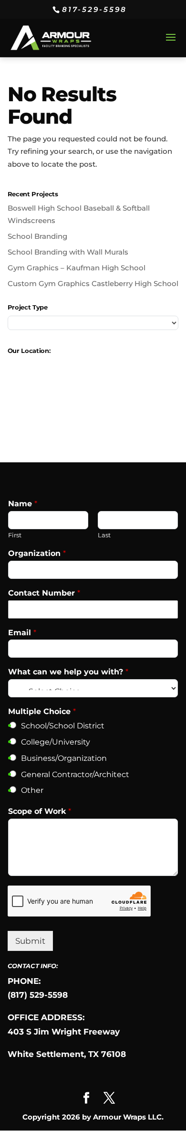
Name (22, 503)
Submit (30, 941)
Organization (37, 553)
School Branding (37, 236)
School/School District (62, 725)
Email (22, 632)
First (14, 535)
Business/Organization (64, 758)
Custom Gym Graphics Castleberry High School (93, 283)
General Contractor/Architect (75, 774)
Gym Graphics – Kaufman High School (76, 267)
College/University (55, 742)
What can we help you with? (68, 671)
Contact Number (44, 593)
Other (32, 790)
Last (104, 535)
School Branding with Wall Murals (68, 251)
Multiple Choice (42, 711)
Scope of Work (39, 811)
